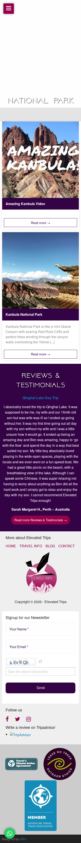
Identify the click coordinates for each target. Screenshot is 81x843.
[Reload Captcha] (40, 661)
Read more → (40, 222)
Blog (50, 545)
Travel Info (30, 545)
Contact (66, 545)
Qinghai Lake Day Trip (40, 397)
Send (41, 688)
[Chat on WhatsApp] (9, 833)
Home (11, 545)
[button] (40, 661)
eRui (23, 839)
